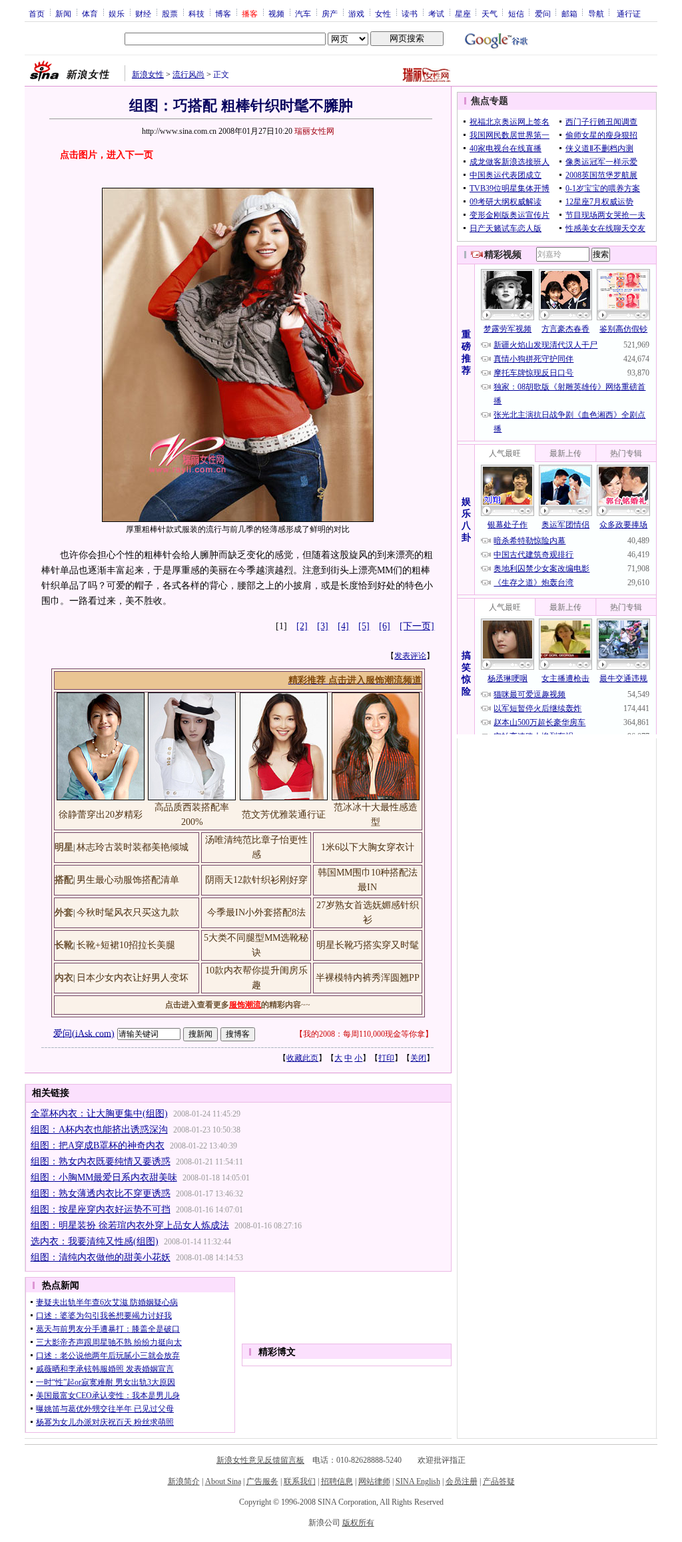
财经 (143, 13)
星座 (463, 13)
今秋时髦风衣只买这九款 (128, 912)
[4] (343, 626)
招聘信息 (337, 1481)
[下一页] (417, 626)
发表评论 (410, 655)
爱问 (543, 13)
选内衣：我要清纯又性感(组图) (95, 1241)
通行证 (629, 13)
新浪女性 (148, 74)
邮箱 (569, 13)
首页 (37, 13)
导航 (596, 13)
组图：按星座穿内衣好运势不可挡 (100, 1209)
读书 (410, 13)
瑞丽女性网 (314, 131)
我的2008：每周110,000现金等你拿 (364, 1034)
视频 (276, 13)
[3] (322, 626)
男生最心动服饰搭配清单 (128, 880)
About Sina (223, 1481)
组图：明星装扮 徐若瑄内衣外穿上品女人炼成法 (130, 1225)
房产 (330, 13)
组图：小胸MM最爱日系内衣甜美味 (104, 1177)
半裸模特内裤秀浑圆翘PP (368, 978)
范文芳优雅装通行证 (284, 815)
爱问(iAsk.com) (84, 1033)
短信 (516, 13)
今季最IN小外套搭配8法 (256, 912)
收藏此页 (302, 1058)
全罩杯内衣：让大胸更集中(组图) (99, 1114)
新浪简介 (184, 1481)
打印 (386, 1058)
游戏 (356, 13)
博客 (223, 13)
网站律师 (374, 1481)
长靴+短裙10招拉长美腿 (126, 945)
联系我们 (300, 1481)
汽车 (303, 13)
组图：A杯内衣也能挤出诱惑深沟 (99, 1130)
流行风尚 (188, 74)
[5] (364, 626)
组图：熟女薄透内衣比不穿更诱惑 (100, 1193)
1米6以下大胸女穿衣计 (367, 847)
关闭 (418, 1058)
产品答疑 (499, 1481)
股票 (170, 13)
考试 (436, 13)
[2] (302, 626)
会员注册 (462, 1481)
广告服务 (262, 1481)
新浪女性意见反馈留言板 (260, 1460)
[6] (384, 626)
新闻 (63, 13)
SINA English (418, 1481)
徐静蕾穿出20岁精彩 (101, 815)
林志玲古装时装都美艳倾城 (132, 847)
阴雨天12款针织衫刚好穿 (256, 880)
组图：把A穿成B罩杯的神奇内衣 (98, 1146)
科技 (196, 13)
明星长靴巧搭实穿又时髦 (367, 945)
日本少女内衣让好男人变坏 (132, 978)
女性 (383, 13)
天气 (490, 13)
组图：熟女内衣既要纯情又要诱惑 (100, 1161)
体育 (90, 13)
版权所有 (358, 1522)
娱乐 (117, 13)
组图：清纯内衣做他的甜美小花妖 (100, 1257)
